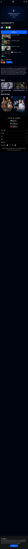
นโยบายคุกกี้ (18, 543)
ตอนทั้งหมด (14, 32)
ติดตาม (9, 62)
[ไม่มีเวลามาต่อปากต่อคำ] (19, 105)
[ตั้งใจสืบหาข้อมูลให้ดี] (7, 105)
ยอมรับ (14, 545)
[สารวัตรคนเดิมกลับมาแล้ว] (19, 85)
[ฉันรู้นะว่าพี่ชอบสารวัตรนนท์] (7, 85)
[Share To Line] (7, 27)
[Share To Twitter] (4, 27)
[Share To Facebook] (2, 27)
